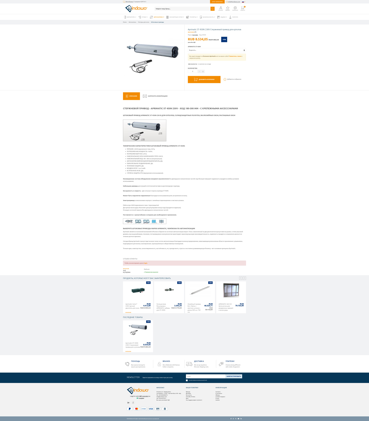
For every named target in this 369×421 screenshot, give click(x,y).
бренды (188, 391)
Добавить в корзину (206, 79)
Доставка (188, 393)
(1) (195, 32)
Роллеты (193, 17)
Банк (187, 398)
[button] (221, 8)
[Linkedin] (241, 418)
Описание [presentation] (133, 96)
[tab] (131, 96)
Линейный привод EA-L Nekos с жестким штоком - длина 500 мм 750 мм (194, 308)
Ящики (223, 17)
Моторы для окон (143, 22)
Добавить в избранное (234, 79)
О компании (219, 393)
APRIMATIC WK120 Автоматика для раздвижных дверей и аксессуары (226, 307)
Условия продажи (220, 396)
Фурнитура (131, 17)
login (145, 263)
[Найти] (213, 9)
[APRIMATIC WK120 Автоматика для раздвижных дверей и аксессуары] (231, 291)
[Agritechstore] (128, 402)
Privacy (217, 398)
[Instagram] (233, 418)
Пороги (235, 17)
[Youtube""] (238, 418)
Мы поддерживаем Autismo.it (194, 400)
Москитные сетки (176, 17)
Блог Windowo (217, 1)
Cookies (218, 400)
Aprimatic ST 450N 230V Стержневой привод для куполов (132, 345)
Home (125, 22)
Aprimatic (195, 35)
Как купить (189, 395)
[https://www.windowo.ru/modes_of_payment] (184, 409)
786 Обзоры (129, 1)
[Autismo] (133, 402)
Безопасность (208, 17)
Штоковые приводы (157, 22)
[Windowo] (135, 9)
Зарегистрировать (234, 376)
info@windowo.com (234, 1)
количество (192, 68)
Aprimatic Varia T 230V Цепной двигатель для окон (132, 306)
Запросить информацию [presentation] (157, 96)
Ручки (144, 17)
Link (206, 380)
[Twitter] (235, 418)
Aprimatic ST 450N (194, 46)
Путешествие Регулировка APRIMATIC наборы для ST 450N (163, 307)
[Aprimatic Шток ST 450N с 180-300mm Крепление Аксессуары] (153, 57)
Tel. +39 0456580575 (162, 395)
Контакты (218, 391)
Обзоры (218, 395)
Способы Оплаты (190, 396)
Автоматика (158, 17)
